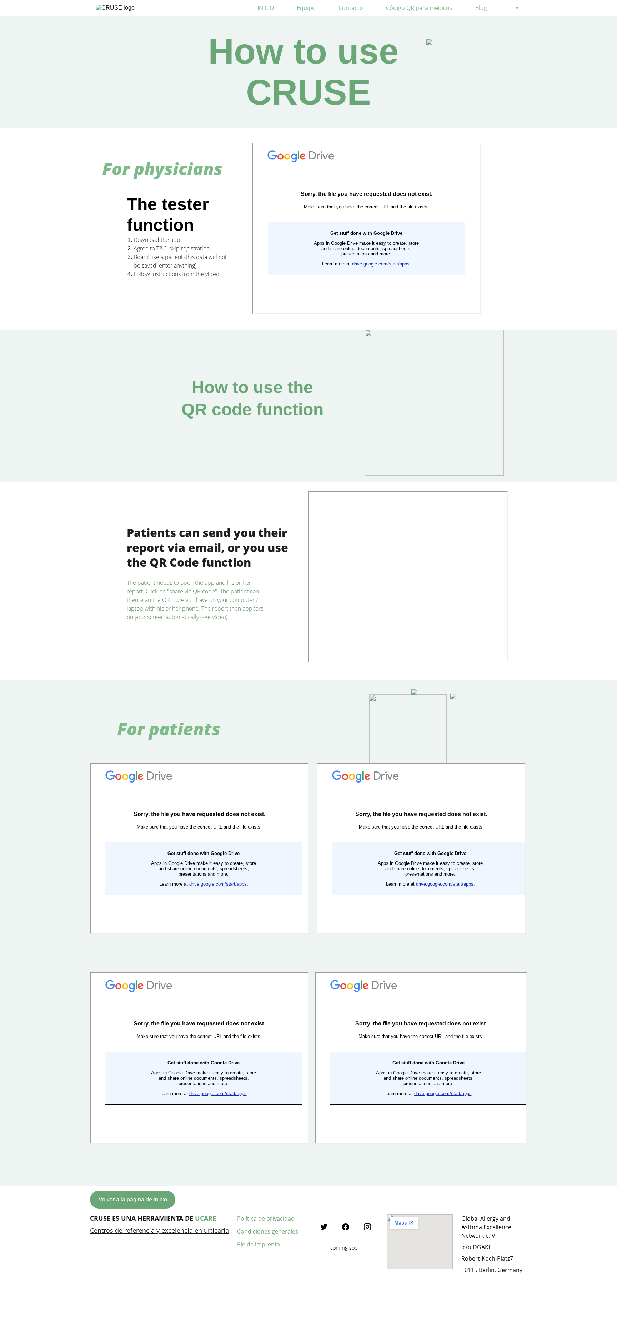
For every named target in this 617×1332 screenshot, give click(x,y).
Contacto (350, 8)
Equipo (306, 8)
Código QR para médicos (419, 8)
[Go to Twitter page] (323, 1226)
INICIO (265, 8)
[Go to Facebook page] (345, 1226)
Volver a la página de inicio (133, 1199)
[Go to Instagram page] (367, 1226)
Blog (481, 8)
